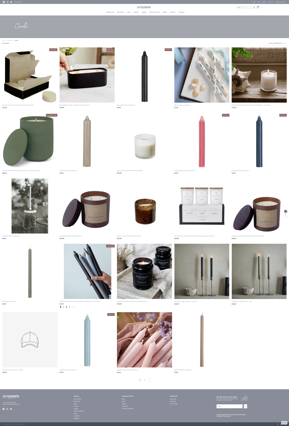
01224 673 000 (11, 402)
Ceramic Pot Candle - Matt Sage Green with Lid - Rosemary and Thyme (21, 170)
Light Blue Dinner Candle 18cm (68, 370)
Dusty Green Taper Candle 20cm (11, 236)
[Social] (285, 211)
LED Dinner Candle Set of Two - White (12, 370)
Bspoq (23, 424)
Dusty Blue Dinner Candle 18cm (240, 170)
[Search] (251, 7)
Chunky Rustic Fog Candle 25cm (68, 170)
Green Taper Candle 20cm (9, 301)
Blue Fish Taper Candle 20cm (182, 105)
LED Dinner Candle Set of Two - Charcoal (185, 301)
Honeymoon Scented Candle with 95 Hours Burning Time (132, 301)
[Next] (149, 380)
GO (245, 406)
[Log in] (254, 7)
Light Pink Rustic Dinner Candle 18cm (127, 370)
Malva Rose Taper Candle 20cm (182, 370)
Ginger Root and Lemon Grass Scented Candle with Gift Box (248, 236)
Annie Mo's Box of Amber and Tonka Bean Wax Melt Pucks (17, 105)
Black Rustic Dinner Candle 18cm (126, 105)
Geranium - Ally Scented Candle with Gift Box (129, 236)
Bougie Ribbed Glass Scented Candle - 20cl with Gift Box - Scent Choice (251, 105)
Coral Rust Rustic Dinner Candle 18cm (184, 170)
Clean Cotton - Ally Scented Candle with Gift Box (130, 170)
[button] (18, 2)
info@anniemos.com (13, 404)
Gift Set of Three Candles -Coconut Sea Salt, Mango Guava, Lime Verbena (194, 236)
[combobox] (244, 7)
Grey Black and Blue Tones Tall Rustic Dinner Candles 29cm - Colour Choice (80, 301)
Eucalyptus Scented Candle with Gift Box (71, 236)
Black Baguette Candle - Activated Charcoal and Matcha (75, 105)
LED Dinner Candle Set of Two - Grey (242, 301)
